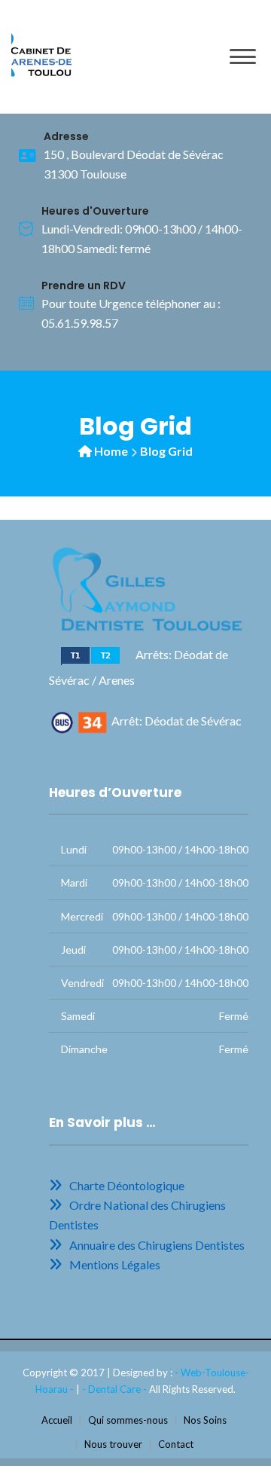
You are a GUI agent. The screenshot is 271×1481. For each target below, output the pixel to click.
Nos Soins (205, 1420)
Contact (175, 1444)
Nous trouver (113, 1444)
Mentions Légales (112, 1264)
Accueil (56, 1420)
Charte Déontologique (124, 1185)
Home (111, 451)
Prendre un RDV (83, 285)
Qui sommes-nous (128, 1420)
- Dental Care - (115, 1389)
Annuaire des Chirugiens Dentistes (155, 1245)
